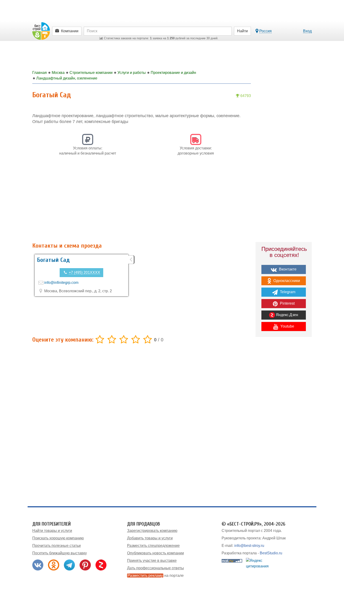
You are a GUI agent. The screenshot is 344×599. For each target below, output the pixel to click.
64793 (245, 96)
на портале (156, 575)
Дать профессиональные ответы (155, 568)
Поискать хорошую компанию (58, 538)
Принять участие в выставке (152, 561)
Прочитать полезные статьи (56, 546)
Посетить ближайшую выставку (59, 553)
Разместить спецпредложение (153, 546)
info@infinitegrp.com (61, 283)
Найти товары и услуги (52, 531)
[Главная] (41, 31)
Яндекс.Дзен (286, 315)
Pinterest (287, 303)
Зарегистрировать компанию (152, 531)
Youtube (286, 326)
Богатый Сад (53, 259)
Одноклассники (286, 281)
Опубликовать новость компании (155, 553)
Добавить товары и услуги (150, 538)
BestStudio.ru (271, 553)
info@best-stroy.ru (249, 546)
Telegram (287, 292)
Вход (307, 31)
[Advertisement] (141, 201)
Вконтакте (287, 269)
